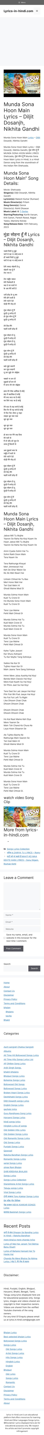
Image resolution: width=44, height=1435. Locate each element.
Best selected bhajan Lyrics (17, 1336)
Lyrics (31, 137)
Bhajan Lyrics (10, 1332)
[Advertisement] (22, 40)
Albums (7, 1051)
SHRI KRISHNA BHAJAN (15, 1171)
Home (7, 982)
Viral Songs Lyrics (12, 1192)
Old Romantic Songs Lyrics (17, 1138)
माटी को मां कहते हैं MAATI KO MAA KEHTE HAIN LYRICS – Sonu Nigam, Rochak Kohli (21, 860)
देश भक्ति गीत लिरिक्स (12, 1200)
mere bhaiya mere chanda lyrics (19, 1240)
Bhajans (10, 1012)
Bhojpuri (8, 1370)
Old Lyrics (10, 1374)
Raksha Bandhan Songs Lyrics (18, 1155)
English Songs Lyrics (14, 1105)
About (7, 987)
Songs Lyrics (10, 1175)
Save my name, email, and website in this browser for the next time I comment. (21, 937)
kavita (9, 1016)
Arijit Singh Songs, (13, 1068)
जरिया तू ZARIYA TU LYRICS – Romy (23, 852)
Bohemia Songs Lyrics (14, 1080)
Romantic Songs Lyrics (15, 1159)
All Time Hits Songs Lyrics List (18, 1059)
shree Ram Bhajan (13, 1167)
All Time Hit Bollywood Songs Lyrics (21, 1055)
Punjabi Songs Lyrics (14, 1146)
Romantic (10, 1382)
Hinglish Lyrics (13, 1361)
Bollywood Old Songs (14, 1084)
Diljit (38, 137)
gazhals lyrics (10, 1109)
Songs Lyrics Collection (18, 849)
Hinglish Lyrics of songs (15, 1126)
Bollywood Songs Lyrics (15, 1088)
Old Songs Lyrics (12, 1142)
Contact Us (9, 991)
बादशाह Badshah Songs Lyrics (17, 1212)
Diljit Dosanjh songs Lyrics (16, 1101)
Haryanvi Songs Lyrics (14, 1117)
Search (7, 964)
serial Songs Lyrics (13, 1163)
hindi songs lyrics (12, 1122)
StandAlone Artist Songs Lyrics (19, 1184)
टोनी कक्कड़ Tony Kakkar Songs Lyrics (21, 1196)
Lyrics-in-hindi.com (18, 11)
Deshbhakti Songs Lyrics (16, 1097)
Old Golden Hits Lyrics (15, 1130)
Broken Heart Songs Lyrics (17, 1092)
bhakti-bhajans (11, 1072)
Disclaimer (9, 995)
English (9, 1366)
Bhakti (7, 1020)
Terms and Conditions (14, 1003)
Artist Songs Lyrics (15, 1353)
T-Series (24, 211)
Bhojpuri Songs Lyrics (14, 1076)
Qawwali (8, 1151)
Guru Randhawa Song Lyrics (17, 1113)
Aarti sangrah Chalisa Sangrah (19, 1047)
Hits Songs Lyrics (14, 1357)
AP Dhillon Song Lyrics (15, 1063)
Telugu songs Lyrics (13, 1188)
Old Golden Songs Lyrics (16, 1134)
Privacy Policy (10, 999)
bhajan (7, 1007)
